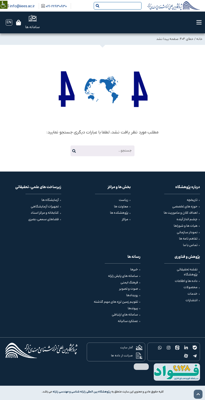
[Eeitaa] (177, 348)
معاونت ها (121, 206)
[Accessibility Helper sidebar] (4, 1)
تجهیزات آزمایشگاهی (45, 206)
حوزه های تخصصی (185, 206)
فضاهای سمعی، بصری (43, 219)
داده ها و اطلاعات (186, 281)
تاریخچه (192, 200)
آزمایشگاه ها (50, 200)
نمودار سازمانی (187, 232)
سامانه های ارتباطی (125, 314)
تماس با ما (190, 245)
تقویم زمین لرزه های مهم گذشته (116, 301)
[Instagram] (168, 348)
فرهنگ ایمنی (129, 282)
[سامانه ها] (32, 18)
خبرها (134, 269)
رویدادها (132, 295)
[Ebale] (195, 348)
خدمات (193, 293)
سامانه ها (32, 27)
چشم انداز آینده (187, 219)
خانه (199, 39)
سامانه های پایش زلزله (123, 276)
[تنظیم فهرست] (199, 22)
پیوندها (133, 308)
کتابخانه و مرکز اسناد (45, 212)
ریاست (123, 200)
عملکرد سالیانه (128, 321)
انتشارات (192, 300)
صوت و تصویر (128, 288)
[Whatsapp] (160, 348)
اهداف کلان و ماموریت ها (181, 212)
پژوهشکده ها (119, 212)
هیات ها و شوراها (186, 225)
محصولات (191, 287)
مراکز (125, 219)
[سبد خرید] (19, 23)
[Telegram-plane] (195, 356)
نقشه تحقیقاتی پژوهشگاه (187, 272)
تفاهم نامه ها (188, 238)
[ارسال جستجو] (97, 5)
